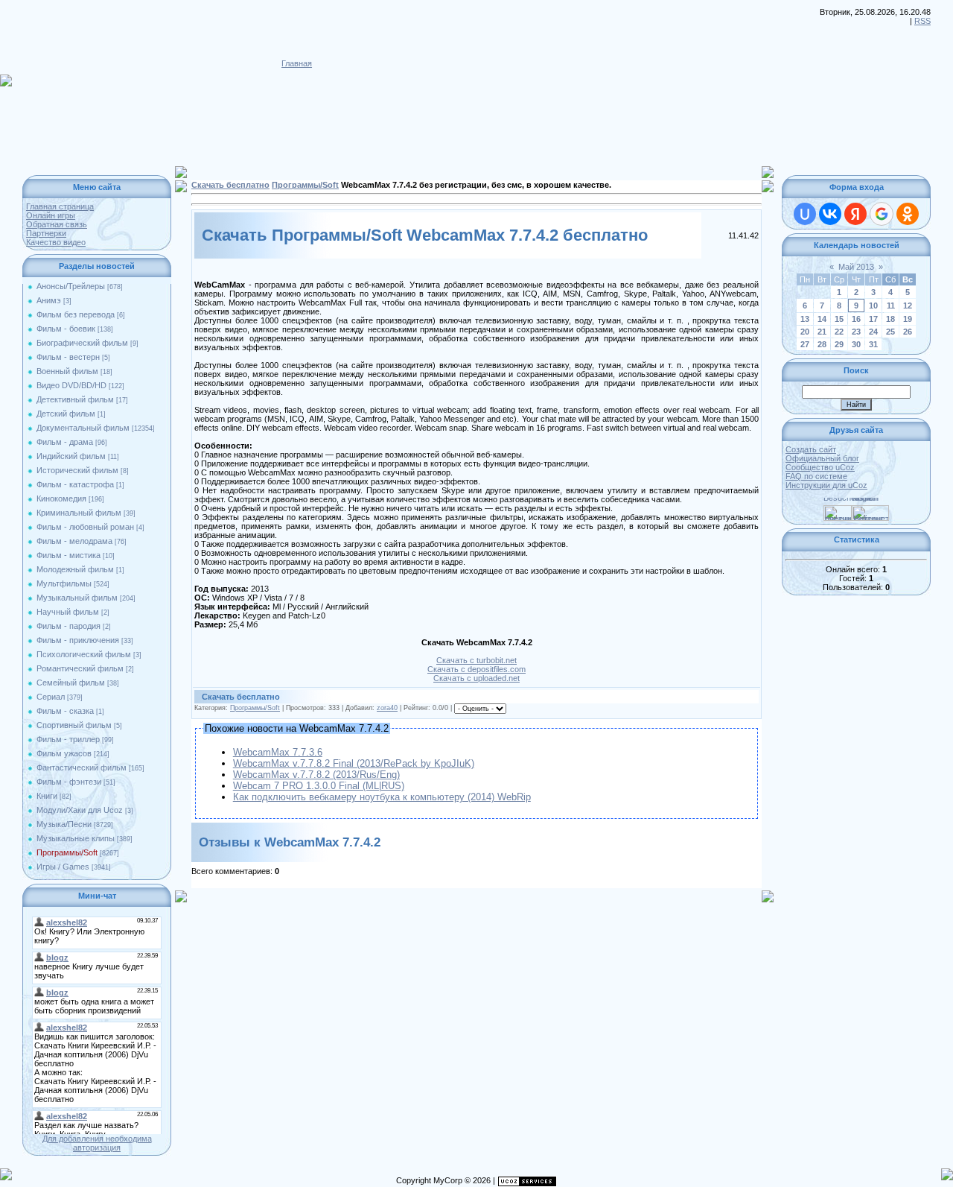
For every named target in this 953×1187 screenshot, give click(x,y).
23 (856, 331)
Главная (296, 63)
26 (907, 331)
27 (804, 344)
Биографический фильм (82, 342)
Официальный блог (822, 458)
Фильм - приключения (77, 640)
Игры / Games (62, 866)
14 (821, 318)
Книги (46, 795)
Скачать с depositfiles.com (476, 669)
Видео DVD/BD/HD (71, 385)
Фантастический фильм (81, 767)
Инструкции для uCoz (826, 485)
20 (804, 331)
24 (873, 331)
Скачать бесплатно (230, 184)
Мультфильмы (64, 583)
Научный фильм (67, 611)
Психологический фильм (83, 654)
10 (873, 305)
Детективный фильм (75, 399)
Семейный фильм (70, 682)
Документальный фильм (83, 427)
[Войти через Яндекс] (855, 214)
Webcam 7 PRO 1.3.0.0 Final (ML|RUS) (318, 785)
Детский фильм (65, 413)
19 (907, 318)
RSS (922, 20)
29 (839, 344)
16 (856, 318)
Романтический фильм (80, 668)
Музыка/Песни (64, 824)
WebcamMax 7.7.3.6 (277, 752)
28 (821, 344)
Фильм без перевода (75, 314)
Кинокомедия (61, 498)
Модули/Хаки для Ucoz (79, 809)
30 (856, 344)
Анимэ (48, 300)
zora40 (387, 708)
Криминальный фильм (78, 512)
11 (891, 305)
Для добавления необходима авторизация (97, 1143)
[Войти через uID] (805, 214)
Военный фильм (67, 371)
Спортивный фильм (74, 725)
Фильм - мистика (68, 555)
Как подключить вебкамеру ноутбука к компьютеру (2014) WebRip (382, 797)
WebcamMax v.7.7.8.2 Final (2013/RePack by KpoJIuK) (353, 763)
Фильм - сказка (65, 710)
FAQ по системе (816, 476)
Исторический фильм (77, 470)
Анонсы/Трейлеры (70, 286)
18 (890, 318)
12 (907, 305)
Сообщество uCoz (820, 467)
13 (804, 318)
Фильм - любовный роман (85, 526)
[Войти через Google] (881, 214)
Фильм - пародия (68, 625)
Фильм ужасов (64, 753)
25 (890, 331)
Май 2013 (856, 266)
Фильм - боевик (65, 328)
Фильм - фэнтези (68, 781)
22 (839, 331)
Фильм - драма (64, 441)
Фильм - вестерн (68, 356)
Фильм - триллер (68, 739)
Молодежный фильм (75, 569)
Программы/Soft (67, 852)
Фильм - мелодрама (74, 540)
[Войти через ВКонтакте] (830, 214)
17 (873, 318)
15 (839, 318)
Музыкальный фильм (77, 597)
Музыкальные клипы (75, 838)
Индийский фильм (71, 456)
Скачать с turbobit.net (476, 660)
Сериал (50, 696)
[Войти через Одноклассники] (907, 214)
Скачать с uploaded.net (476, 678)
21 (821, 331)
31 (873, 344)
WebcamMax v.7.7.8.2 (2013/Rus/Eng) (316, 774)
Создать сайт (810, 449)
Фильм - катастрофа (75, 484)
